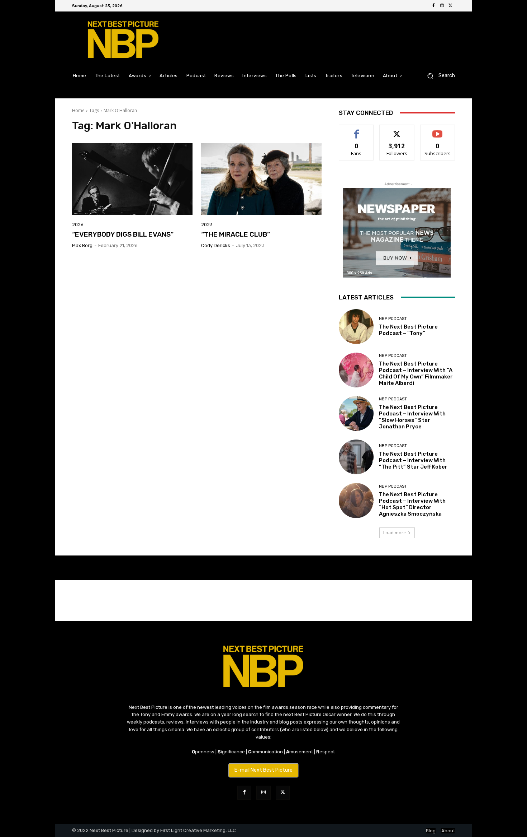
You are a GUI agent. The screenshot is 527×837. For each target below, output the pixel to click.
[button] (438, 75)
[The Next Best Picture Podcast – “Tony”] (356, 326)
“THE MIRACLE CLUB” (235, 234)
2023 (207, 224)
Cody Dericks (215, 245)
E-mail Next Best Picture (263, 770)
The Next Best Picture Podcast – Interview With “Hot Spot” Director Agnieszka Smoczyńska (412, 504)
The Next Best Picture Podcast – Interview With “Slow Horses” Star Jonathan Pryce (412, 417)
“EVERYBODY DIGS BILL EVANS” (123, 234)
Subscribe (438, 130)
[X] (450, 5)
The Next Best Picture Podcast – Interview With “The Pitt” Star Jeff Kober (413, 460)
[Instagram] (442, 5)
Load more (394, 533)
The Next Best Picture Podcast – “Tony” (408, 330)
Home (78, 110)
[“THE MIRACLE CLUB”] (261, 179)
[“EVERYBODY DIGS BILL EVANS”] (132, 179)
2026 (78, 224)
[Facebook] (433, 5)
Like (356, 130)
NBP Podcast (393, 319)
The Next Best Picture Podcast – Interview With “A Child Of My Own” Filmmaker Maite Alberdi (416, 373)
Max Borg (82, 245)
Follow (397, 130)
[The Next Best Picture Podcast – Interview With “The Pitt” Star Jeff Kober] (356, 457)
